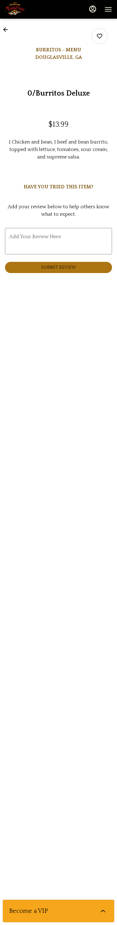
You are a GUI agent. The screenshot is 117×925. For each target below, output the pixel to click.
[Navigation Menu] (108, 9)
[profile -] (92, 9)
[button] (7, 29)
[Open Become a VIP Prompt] (102, 911)
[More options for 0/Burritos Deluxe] (99, 36)
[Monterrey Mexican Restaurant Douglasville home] (33, 9)
